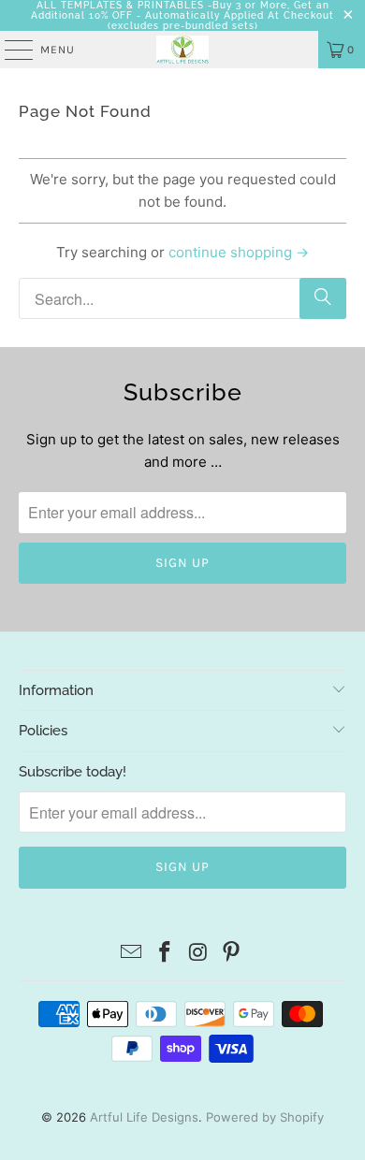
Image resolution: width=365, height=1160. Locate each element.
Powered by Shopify (265, 1116)
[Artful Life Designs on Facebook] (165, 953)
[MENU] (9, 49)
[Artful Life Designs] (183, 49)
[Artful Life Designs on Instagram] (198, 953)
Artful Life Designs (144, 1116)
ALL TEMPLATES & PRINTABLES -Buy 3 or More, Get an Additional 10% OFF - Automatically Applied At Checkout (182, 10)
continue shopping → (238, 252)
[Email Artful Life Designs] (132, 953)
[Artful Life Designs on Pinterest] (232, 953)
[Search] (322, 298)
